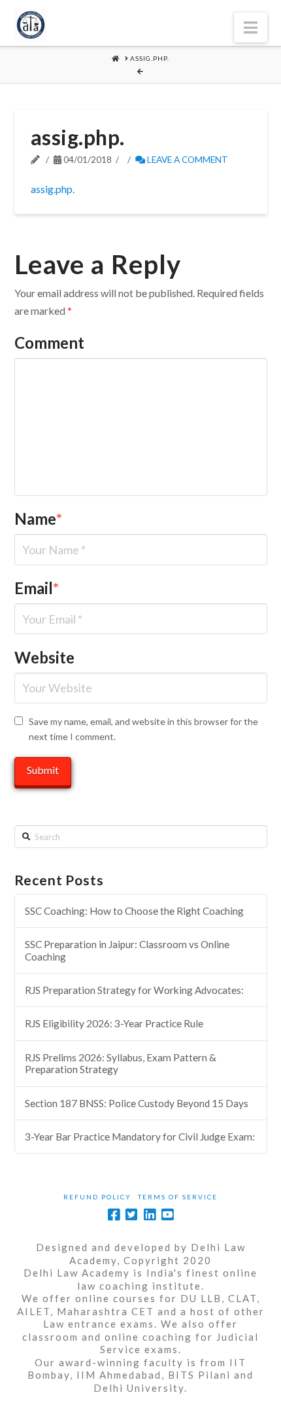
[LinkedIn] (150, 1215)
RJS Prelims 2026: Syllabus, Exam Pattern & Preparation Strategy (120, 1064)
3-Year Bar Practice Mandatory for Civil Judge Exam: (140, 1136)
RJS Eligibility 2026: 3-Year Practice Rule (114, 1023)
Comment (49, 342)
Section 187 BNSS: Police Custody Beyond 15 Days (136, 1103)
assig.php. (52, 189)
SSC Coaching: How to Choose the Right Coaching (134, 911)
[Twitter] (131, 1215)
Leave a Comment (186, 159)
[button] (250, 27)
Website (44, 657)
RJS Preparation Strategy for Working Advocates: (134, 990)
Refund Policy (97, 1197)
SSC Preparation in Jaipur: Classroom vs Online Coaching (127, 950)
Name (38, 518)
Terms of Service (178, 1197)
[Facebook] (114, 1215)
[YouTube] (167, 1215)
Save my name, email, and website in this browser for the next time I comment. (143, 729)
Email (36, 587)
